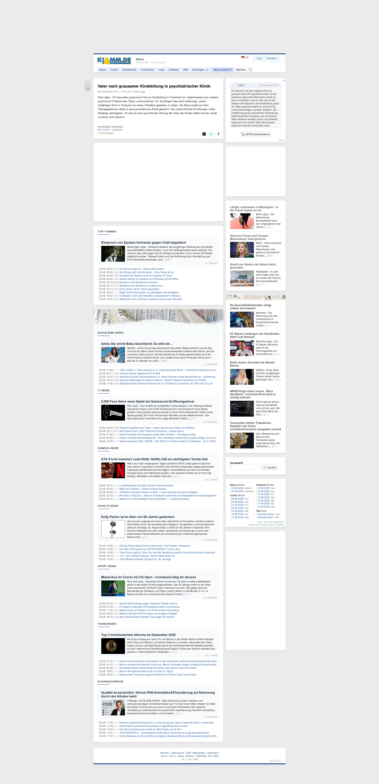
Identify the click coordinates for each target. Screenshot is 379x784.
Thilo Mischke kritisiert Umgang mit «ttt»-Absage (145, 559)
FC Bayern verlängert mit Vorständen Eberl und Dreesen (149, 606)
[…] (164, 259)
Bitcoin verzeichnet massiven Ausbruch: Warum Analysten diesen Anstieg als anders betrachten (170, 664)
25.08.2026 (237, 488)
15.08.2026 (263, 491)
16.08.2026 (263, 488)
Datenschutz (177, 752)
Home (164, 756)
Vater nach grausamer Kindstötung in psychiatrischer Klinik (154, 86)
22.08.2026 (237, 501)
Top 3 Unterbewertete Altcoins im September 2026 (138, 634)
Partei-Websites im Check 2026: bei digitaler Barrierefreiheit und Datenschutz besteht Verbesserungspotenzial (178, 736)
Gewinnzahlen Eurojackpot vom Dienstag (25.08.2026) (148, 278)
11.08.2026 (263, 503)
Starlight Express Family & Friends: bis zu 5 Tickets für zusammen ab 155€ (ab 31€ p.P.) (166, 383)
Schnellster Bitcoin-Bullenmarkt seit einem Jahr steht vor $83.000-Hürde (158, 667)
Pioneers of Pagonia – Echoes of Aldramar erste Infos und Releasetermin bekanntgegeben (168, 495)
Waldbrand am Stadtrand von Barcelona (140, 285)
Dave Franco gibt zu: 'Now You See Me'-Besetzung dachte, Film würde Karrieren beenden (167, 552)
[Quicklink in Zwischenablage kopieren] (88, 83)
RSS (215, 756)
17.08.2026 (237, 517)
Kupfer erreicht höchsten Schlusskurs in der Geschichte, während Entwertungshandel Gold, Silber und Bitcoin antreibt (182, 661)
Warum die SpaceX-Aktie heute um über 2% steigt (146, 671)
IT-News (104, 390)
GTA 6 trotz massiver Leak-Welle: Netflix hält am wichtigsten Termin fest (154, 459)
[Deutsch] (243, 57)
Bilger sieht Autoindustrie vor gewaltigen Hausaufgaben (149, 292)
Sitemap (164, 752)
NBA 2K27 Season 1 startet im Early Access (142, 488)
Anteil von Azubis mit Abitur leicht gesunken (253, 265)
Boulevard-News (111, 332)
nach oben (274, 760)
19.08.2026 (237, 510)
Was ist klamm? (223, 69)
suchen (271, 467)
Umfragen (200, 69)
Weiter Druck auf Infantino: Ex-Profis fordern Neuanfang (149, 610)
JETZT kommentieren (258, 134)
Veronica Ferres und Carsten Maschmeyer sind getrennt (249, 237)
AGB (188, 752)
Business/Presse (111, 681)
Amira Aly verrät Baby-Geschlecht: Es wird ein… (137, 343)
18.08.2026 (237, 514)
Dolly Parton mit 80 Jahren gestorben (139, 289)
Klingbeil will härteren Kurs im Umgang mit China (145, 275)
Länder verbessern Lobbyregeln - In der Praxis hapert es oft (254, 208)
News (102, 69)
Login (259, 58)
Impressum (213, 752)
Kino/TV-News (108, 505)
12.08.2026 (263, 500)
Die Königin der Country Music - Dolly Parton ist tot (146, 272)
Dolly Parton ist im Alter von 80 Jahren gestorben (137, 516)
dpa (143, 91)
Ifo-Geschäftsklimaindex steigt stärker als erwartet (250, 306)
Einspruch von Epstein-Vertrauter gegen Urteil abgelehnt (143, 242)
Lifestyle (174, 69)
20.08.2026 (237, 507)
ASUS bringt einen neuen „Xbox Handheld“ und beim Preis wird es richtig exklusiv (253, 394)
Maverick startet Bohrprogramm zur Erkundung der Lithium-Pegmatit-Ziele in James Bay (166, 722)
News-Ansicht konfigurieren (270, 521)
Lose (161, 69)
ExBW (240, 85)
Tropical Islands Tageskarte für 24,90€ (139, 373)
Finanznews (107, 623)
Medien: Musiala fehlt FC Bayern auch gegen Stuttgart (148, 613)
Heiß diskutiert (265, 517)
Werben (240, 69)
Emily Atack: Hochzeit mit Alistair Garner (252, 363)
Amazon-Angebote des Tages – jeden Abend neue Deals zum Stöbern (157, 427)
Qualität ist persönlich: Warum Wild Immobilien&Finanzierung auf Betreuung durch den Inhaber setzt (158, 694)
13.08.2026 (263, 497)
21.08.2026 (237, 504)
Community (147, 69)
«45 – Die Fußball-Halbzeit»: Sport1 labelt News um (147, 555)
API (210, 756)
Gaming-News (108, 448)
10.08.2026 (263, 506)
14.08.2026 (263, 494)
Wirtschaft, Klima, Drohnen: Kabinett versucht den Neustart (150, 299)
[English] (247, 57)
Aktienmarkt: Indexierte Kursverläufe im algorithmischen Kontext (153, 725)
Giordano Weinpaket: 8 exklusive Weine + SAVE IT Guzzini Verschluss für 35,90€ (162, 380)
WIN (185, 69)
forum (281, 139)
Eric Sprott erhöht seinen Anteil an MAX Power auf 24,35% (150, 729)
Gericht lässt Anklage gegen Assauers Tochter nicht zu (148, 603)
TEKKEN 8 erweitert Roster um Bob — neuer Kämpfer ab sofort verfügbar (158, 492)
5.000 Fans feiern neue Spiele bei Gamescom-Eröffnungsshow (147, 401)
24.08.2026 (237, 491)
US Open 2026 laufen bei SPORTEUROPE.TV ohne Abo (149, 549)
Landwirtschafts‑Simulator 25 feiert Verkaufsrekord (146, 485)
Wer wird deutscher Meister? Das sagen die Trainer (146, 616)
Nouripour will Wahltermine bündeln (138, 282)
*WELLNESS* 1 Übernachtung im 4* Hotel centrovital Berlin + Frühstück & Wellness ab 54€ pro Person (174, 370)
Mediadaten (199, 752)
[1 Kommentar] (105, 133)
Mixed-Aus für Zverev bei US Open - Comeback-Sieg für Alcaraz (148, 577)
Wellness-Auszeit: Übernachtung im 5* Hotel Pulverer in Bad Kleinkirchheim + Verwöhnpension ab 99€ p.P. (176, 376)
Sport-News (107, 566)
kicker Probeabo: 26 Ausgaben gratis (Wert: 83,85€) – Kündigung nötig (157, 434)
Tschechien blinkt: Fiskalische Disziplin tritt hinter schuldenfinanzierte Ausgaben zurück (255, 426)
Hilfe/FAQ (201, 756)
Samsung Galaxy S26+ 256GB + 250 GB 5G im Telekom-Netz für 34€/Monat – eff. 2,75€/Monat (169, 441)
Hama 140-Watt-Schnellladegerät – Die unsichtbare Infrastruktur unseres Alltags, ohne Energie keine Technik (177, 437)
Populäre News (265, 514)
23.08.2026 (237, 498)
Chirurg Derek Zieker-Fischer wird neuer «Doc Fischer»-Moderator (154, 545)
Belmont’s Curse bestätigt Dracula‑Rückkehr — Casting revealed (154, 498)
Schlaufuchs (129, 69)
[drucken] (88, 88)
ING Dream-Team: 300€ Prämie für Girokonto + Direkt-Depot (151, 431)
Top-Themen (107, 231)
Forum (114, 69)
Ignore (272, 524)
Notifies (280, 524)
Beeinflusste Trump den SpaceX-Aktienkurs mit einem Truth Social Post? (158, 674)
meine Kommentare (258, 524)
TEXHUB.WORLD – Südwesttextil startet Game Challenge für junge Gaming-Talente (164, 732)
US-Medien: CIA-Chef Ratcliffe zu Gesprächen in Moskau (150, 295)
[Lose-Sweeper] (250, 70)
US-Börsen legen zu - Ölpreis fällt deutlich (141, 268)
